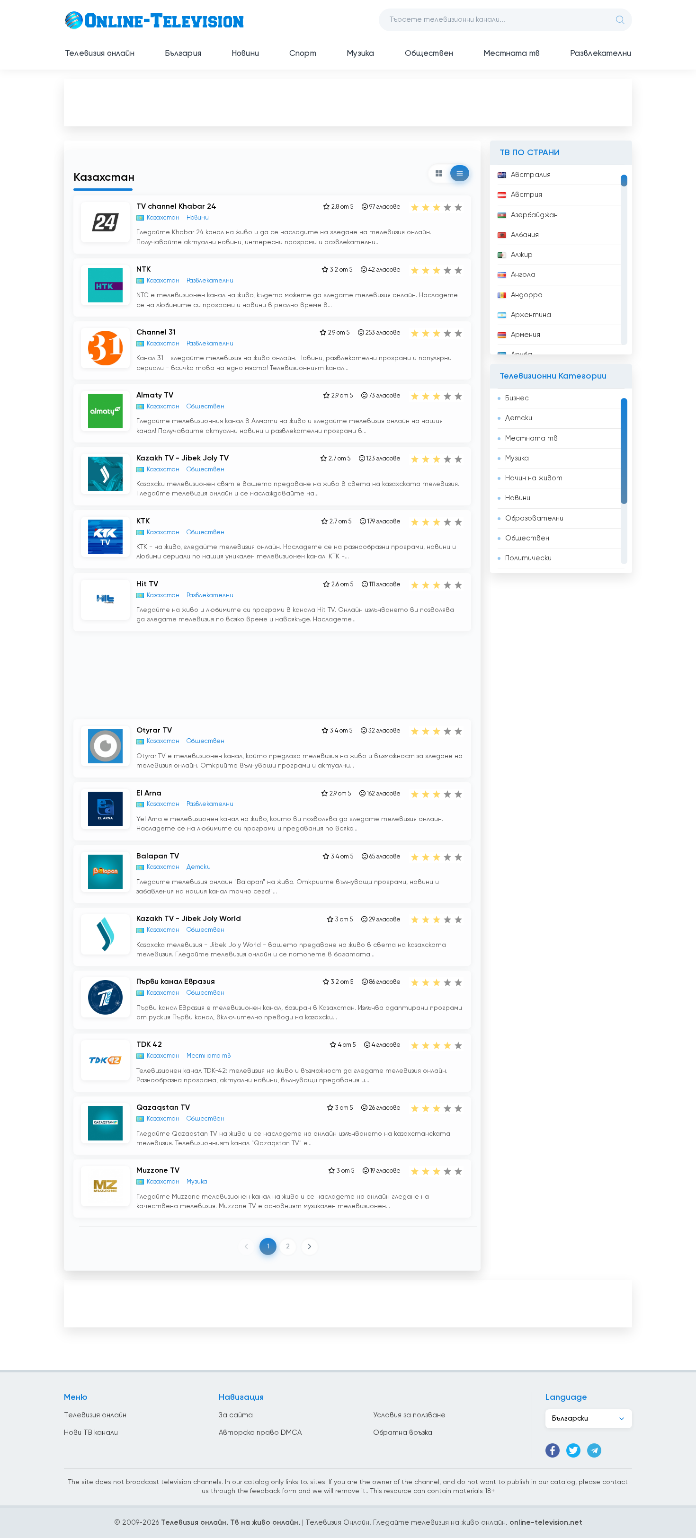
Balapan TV (157, 856)
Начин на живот (533, 478)
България (183, 54)
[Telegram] (594, 1450)
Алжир (522, 254)
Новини (245, 54)
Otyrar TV (154, 730)
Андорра (527, 295)
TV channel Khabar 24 (176, 207)
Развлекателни (600, 54)
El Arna (148, 793)
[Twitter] (573, 1450)
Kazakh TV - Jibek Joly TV (182, 458)
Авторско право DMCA (260, 1432)
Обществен (429, 54)
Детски (518, 418)
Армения (525, 334)
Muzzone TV (157, 1171)
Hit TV (147, 584)
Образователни (534, 518)
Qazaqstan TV (163, 1108)
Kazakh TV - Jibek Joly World (188, 919)
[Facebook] (552, 1450)
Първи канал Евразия (175, 982)
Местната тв (511, 54)
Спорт (302, 54)
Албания (525, 235)
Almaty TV (154, 395)
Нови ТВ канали (91, 1432)
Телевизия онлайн (99, 54)
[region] (561, 259)
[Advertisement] (348, 102)
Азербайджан (534, 215)
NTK (143, 270)
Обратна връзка (402, 1432)
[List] (459, 173)
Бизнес (517, 398)
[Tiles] (438, 173)
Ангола (523, 274)
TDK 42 (149, 1045)
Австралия (531, 174)
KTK (143, 521)
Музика (361, 54)
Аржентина (531, 314)
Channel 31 (156, 332)
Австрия (526, 194)
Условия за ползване (409, 1415)
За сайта (236, 1415)
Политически (528, 558)
